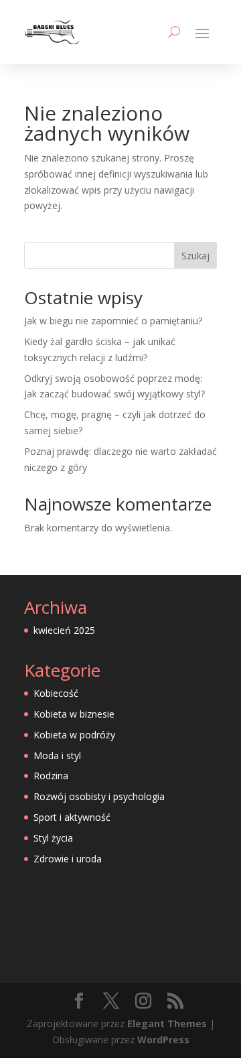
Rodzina (50, 775)
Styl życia (53, 838)
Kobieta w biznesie (73, 714)
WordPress (163, 1039)
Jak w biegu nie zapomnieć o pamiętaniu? (113, 320)
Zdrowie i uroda (67, 858)
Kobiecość (55, 693)
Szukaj (195, 255)
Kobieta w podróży (74, 734)
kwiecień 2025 (64, 630)
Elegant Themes (167, 1023)
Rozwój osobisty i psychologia (99, 796)
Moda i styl (57, 755)
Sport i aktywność (71, 817)
